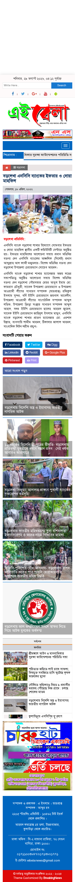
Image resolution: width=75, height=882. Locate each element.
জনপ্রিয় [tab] (37, 647)
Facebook (13, 345)
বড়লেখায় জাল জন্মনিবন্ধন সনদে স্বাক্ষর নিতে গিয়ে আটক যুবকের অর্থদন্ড (35, 628)
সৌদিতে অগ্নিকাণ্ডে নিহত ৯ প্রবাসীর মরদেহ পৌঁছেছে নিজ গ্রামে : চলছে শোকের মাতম (49, 688)
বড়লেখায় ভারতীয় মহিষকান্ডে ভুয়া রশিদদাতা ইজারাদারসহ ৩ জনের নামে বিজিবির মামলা (35, 533)
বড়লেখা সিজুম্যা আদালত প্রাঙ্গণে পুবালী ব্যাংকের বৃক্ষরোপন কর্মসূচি (37, 492)
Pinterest (13, 360)
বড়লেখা (21, 167)
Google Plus (57, 352)
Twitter (35, 345)
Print (33, 360)
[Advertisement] (37, 37)
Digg (54, 345)
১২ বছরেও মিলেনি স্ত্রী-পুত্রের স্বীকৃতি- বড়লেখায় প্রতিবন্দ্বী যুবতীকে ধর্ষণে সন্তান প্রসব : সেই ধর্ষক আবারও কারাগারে (37, 448)
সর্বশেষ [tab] (37, 641)
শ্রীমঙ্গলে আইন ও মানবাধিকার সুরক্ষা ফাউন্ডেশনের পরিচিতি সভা (48, 655)
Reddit (33, 352)
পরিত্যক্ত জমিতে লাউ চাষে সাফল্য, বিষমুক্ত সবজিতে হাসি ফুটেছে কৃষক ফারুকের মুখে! (49, 672)
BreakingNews (52, 878)
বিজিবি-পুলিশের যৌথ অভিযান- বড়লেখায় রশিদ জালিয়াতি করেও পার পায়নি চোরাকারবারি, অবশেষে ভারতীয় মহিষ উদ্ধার (37, 572)
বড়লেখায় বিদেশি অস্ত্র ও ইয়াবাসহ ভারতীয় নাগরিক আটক (33, 409)
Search (61, 85)
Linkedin (13, 352)
